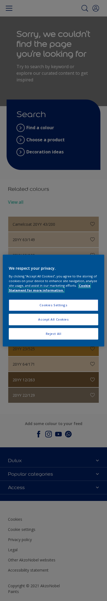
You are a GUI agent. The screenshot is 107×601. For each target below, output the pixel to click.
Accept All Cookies (53, 319)
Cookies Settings (53, 305)
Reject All (53, 334)
